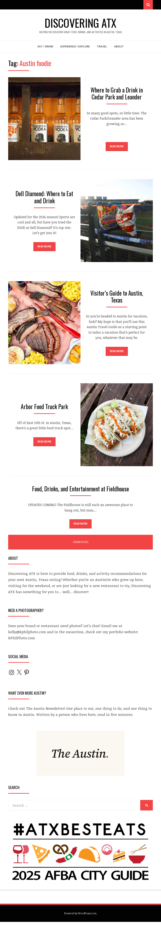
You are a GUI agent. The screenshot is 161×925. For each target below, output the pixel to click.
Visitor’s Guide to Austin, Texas (116, 296)
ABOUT (119, 46)
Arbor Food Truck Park (44, 406)
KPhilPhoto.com (21, 637)
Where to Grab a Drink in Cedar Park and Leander (117, 93)
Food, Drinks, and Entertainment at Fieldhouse (80, 488)
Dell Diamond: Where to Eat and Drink (44, 197)
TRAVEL (102, 46)
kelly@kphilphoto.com (27, 631)
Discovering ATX (80, 23)
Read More (117, 146)
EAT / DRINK (45, 46)
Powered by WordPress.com (80, 913)
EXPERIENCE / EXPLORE (75, 46)
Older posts (80, 542)
